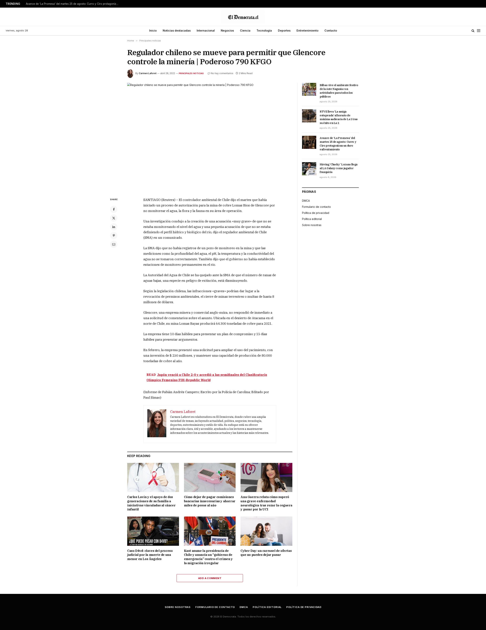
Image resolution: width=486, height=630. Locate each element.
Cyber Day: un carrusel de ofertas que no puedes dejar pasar (266, 553)
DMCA (306, 200)
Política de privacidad (315, 212)
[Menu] (478, 30)
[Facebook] (113, 209)
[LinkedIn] (113, 226)
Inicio (153, 30)
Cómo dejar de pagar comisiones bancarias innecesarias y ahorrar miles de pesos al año (209, 501)
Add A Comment (209, 578)
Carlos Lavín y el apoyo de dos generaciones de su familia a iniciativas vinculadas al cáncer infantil (151, 503)
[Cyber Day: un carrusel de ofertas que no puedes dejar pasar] (266, 531)
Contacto (330, 30)
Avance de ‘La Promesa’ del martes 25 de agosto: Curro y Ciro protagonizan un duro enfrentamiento (73, 3)
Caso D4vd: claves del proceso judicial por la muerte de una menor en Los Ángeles (150, 555)
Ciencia (245, 30)
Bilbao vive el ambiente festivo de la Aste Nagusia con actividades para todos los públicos (339, 90)
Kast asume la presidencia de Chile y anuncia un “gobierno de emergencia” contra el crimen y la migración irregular (208, 557)
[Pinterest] (113, 235)
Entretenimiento (307, 30)
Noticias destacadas (177, 30)
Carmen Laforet (147, 73)
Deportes (284, 30)
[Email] (113, 244)
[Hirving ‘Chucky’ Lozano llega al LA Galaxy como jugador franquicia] (309, 168)
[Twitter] (113, 218)
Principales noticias (191, 73)
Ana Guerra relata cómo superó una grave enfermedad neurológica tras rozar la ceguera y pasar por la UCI (266, 503)
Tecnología (264, 30)
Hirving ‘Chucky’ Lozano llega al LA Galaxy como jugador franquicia (338, 168)
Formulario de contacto (316, 206)
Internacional (206, 30)
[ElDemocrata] (243, 17)
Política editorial (312, 219)
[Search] (473, 30)
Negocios (227, 30)
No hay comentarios (222, 73)
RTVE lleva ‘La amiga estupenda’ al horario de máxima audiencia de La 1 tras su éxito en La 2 (339, 117)
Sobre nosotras (311, 225)
